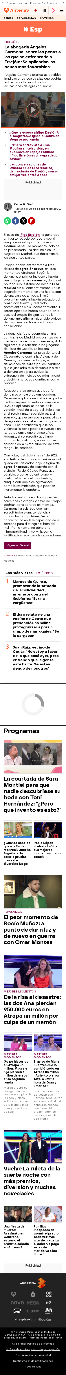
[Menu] (61, 10)
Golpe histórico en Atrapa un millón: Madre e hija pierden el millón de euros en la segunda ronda (16, 1072)
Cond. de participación (45, 1349)
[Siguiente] (63, 3)
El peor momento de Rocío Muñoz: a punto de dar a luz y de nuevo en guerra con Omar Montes (31, 929)
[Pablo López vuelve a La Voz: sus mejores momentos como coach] (48, 830)
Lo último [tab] (44, 573)
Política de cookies (18, 1349)
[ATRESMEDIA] (33, 1283)
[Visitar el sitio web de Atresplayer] (25, 1319)
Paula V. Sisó (24, 204)
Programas (26, 18)
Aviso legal (19, 1343)
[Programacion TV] (44, 10)
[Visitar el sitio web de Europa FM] (33, 1311)
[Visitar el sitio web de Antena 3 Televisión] (17, 1294)
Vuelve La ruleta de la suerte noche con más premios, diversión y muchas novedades (32, 1181)
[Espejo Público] (33, 34)
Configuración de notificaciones (33, 1361)
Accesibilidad (33, 1366)
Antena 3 (9, 555)
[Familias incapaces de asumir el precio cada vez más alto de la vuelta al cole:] (48, 1214)
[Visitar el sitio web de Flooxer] (44, 1319)
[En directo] (35, 10)
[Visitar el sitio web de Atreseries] (48, 1302)
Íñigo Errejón (29, 234)
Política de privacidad (40, 1343)
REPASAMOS (13, 911)
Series (8, 18)
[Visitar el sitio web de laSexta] (33, 1294)
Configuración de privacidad (33, 1355)
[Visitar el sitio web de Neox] (48, 1294)
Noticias (47, 18)
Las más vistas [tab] (19, 573)
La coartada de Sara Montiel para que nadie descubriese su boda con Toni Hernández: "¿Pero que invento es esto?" (32, 794)
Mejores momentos (20, 991)
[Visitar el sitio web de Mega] (33, 1302)
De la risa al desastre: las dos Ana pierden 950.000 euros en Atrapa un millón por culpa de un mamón (32, 1009)
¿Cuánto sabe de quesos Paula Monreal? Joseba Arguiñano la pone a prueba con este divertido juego (17, 853)
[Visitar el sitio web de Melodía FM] (48, 1311)
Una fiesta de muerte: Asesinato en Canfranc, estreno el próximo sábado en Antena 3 (16, 1237)
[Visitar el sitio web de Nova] (17, 1302)
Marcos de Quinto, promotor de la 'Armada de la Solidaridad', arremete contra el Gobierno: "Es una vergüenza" (34, 592)
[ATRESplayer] (52, 10)
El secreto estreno (17, 3)
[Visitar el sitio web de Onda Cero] (17, 1311)
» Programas (24, 555)
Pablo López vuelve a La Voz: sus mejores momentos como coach (47, 850)
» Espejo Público (44, 555)
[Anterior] (3, 3)
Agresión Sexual (18, 545)
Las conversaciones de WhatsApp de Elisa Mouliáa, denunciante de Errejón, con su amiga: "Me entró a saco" (34, 170)
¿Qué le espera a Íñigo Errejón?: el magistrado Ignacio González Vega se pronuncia (34, 136)
